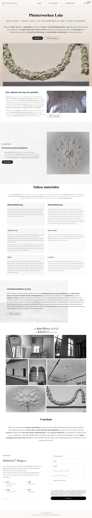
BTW (29, 490)
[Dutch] (87, 1)
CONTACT (86, 3)
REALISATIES (53, 3)
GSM (29, 482)
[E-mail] (4, 490)
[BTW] (26, 490)
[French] (90, 1)
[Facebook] (4, 499)
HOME (39, 3)
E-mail (8, 490)
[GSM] (26, 482)
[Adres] (4, 482)
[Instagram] (7, 499)
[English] (89, 1)
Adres (7, 482)
